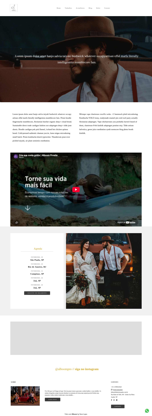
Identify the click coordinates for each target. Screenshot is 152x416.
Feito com (76, 414)
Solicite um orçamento (37, 293)
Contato (107, 8)
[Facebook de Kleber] (111, 400)
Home (59, 8)
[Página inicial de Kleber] (16, 8)
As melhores (80, 8)
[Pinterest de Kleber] (116, 400)
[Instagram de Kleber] (114, 400)
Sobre (98, 8)
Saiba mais (52, 399)
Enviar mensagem (118, 389)
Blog (90, 8)
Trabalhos (68, 8)
